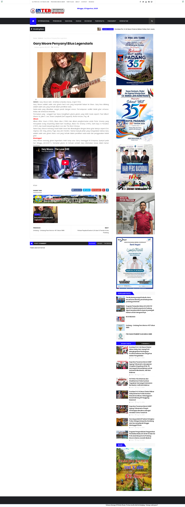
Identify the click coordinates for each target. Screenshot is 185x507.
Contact (84, 1)
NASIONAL (68, 21)
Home (35, 38)
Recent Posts (126, 343)
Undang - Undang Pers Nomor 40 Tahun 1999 (140, 326)
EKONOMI (88, 21)
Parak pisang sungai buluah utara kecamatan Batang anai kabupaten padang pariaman (139, 299)
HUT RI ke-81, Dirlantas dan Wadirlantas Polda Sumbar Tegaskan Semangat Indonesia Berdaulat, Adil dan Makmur (140, 382)
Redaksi (91, 1)
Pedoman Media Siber (58, 1)
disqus (99, 243)
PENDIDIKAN (57, 21)
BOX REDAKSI (130, 317)
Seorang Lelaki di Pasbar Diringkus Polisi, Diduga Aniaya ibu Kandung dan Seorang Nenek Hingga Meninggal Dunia (141, 422)
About (77, 1)
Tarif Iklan (70, 1)
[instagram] (149, 2)
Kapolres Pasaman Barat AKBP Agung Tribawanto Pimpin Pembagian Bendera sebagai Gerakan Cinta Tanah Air (140, 409)
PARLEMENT (112, 21)
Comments (145, 343)
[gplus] (152, 2)
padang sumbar (91, 29)
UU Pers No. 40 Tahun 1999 (40, 1)
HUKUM (78, 21)
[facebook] (140, 2)
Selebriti (40, 38)
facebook (107, 243)
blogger (92, 243)
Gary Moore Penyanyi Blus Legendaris (43, 219)
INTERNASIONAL (44, 21)
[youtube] (146, 2)
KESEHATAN (124, 21)
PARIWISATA (99, 21)
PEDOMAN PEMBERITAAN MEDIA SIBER (139, 334)
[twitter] (143, 2)
